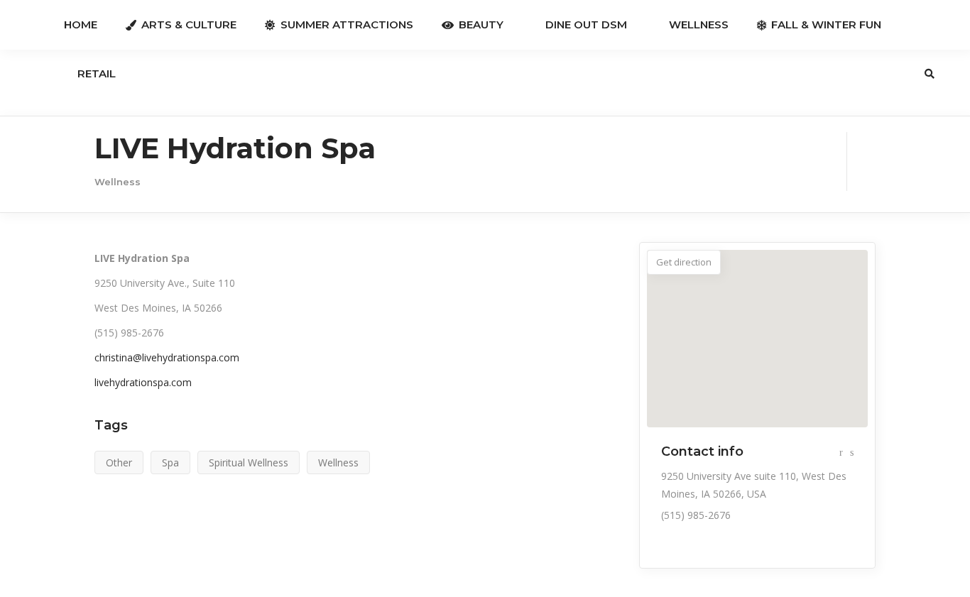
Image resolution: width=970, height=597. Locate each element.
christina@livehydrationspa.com (166, 357)
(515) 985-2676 (696, 515)
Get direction (684, 262)
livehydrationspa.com (143, 382)
